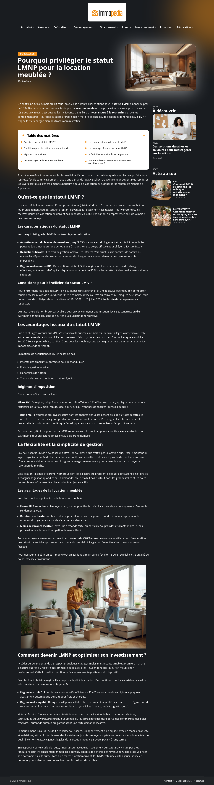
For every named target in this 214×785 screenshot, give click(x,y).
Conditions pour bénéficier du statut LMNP (45, 148)
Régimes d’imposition (34, 154)
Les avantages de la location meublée (43, 160)
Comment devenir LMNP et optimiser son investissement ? (109, 162)
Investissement (181, 209)
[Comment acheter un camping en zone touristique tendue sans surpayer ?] (161, 216)
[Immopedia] (107, 12)
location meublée (86, 108)
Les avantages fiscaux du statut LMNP (107, 148)
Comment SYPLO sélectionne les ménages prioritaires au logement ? (183, 189)
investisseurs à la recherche (107, 112)
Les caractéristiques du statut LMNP (107, 142)
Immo (155, 143)
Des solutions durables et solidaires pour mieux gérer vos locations (172, 149)
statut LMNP (121, 104)
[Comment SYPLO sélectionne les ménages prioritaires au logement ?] (161, 190)
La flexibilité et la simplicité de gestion (108, 154)
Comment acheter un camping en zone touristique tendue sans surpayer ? (185, 215)
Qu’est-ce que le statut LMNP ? (39, 142)
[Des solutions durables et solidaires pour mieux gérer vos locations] (174, 127)
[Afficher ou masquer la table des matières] (102, 135)
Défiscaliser (27, 54)
